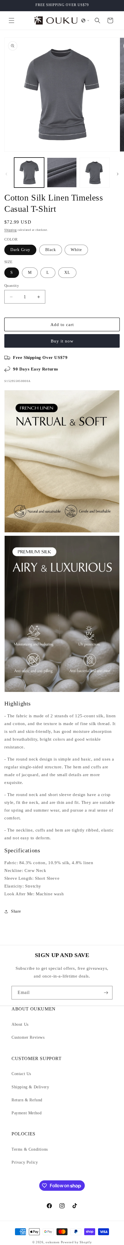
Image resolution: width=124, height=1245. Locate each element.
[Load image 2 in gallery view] (62, 173)
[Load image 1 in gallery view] (29, 173)
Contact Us (21, 1074)
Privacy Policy (25, 1162)
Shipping (10, 229)
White (76, 250)
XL (67, 272)
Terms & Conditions (30, 1149)
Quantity (11, 285)
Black (50, 250)
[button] (11, 20)
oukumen (53, 1242)
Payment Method (27, 1113)
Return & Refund (27, 1100)
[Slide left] (6, 174)
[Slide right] (117, 174)
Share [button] (16, 911)
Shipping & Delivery (30, 1087)
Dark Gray (20, 250)
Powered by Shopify (76, 1242)
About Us (20, 1024)
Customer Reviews (28, 1037)
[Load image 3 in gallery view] (95, 173)
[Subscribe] (105, 992)
